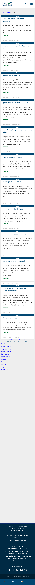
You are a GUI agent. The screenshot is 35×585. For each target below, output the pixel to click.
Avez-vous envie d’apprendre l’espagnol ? (14, 19)
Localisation (9, 12)
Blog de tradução (5, 357)
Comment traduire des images (14, 209)
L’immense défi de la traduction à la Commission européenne (16, 289)
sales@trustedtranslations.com (17, 553)
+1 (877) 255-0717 (22, 549)
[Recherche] (19, 4)
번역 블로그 (4, 369)
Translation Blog (5, 344)
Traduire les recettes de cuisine (14, 233)
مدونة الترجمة (5, 367)
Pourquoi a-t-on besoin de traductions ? (17, 317)
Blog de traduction (6, 352)
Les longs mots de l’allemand (14, 261)
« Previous (11, 340)
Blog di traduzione (6, 349)
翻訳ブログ (4, 359)
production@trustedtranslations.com (17, 558)
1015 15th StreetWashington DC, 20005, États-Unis (17, 539)
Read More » (6, 35)
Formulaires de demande (20, 561)
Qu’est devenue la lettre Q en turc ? (16, 102)
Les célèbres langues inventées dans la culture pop (17, 130)
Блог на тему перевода (7, 362)
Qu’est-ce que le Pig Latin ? (13, 75)
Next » (24, 340)
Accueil (3, 12)
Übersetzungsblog (6, 354)
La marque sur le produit (12, 181)
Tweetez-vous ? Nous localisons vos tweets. (16, 46)
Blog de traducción (6, 346)
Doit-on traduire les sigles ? (13, 157)
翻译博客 (3, 364)
